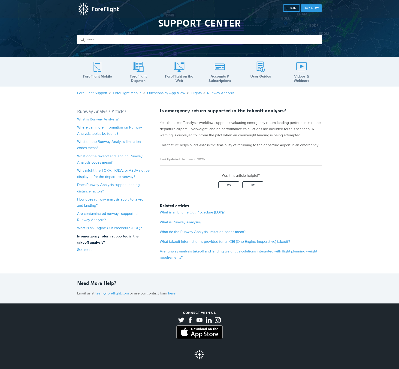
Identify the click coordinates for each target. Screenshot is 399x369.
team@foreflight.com (112, 293)
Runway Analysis (220, 93)
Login (291, 8)
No (253, 184)
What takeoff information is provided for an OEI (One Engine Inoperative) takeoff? (225, 241)
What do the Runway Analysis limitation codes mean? (202, 232)
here (172, 293)
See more (85, 249)
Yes (229, 184)
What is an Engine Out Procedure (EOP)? (109, 228)
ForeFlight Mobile (127, 93)
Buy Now (311, 8)
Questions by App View (166, 93)
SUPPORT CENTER (199, 23)
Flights (196, 93)
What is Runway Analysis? (97, 119)
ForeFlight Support (92, 93)
